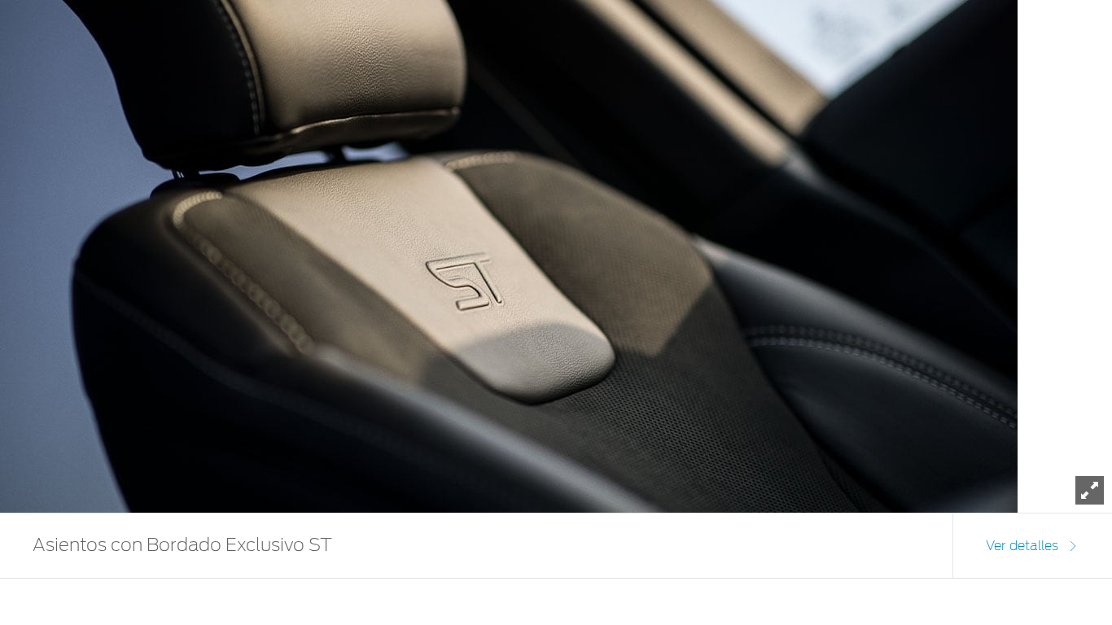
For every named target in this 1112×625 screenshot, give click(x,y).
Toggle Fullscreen (1089, 490)
